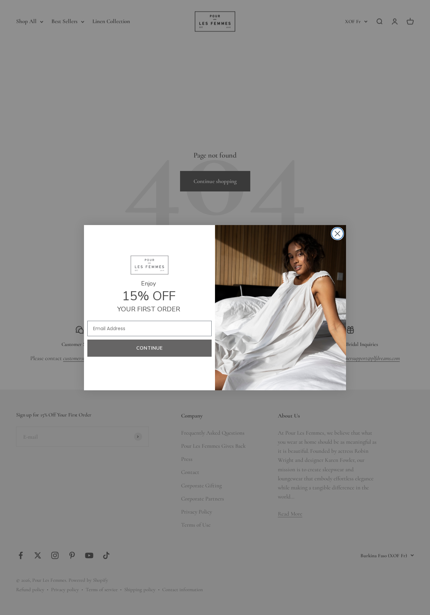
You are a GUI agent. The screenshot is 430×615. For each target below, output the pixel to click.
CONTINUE (149, 348)
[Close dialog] (337, 233)
